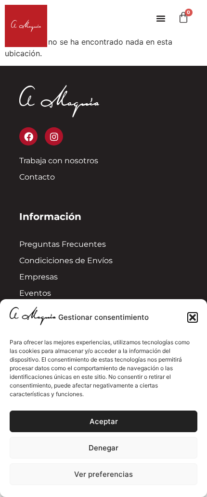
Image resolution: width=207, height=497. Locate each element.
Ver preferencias (103, 474)
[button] (192, 317)
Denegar (103, 447)
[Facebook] (28, 136)
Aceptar (104, 421)
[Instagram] (54, 136)
